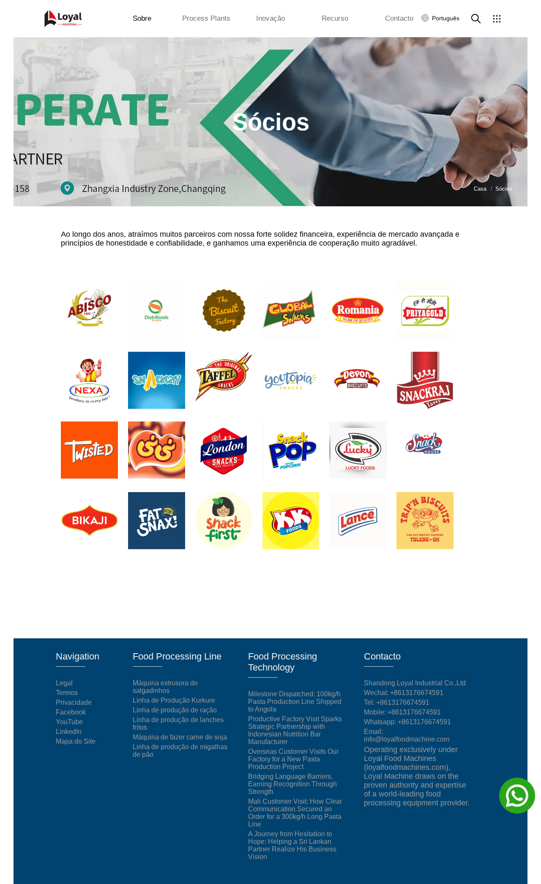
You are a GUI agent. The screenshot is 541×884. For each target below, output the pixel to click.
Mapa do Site (76, 741)
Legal (64, 683)
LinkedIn (69, 731)
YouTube (69, 721)
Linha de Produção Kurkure (174, 700)
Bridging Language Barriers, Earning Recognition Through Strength (292, 784)
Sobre (142, 18)
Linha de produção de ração (175, 710)
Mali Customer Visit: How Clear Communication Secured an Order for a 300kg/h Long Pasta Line (295, 813)
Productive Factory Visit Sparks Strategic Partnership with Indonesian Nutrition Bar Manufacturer (295, 730)
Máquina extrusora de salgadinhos (165, 686)
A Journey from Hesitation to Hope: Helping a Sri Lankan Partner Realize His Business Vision (292, 845)
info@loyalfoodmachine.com (406, 739)
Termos (67, 692)
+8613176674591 (402, 702)
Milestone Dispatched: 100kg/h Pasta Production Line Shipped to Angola (295, 701)
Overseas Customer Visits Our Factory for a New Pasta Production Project (293, 759)
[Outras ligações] (496, 18)
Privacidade (74, 702)
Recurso (335, 18)
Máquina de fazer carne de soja (180, 737)
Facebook (71, 712)
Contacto (399, 18)
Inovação (270, 18)
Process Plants (206, 18)
